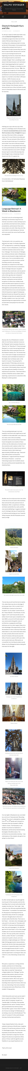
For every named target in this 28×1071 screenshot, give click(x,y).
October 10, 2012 (6, 31)
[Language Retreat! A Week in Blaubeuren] (14, 197)
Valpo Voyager (14, 5)
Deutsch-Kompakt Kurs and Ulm (13, 27)
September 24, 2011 (7, 213)
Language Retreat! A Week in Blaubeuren (11, 209)
